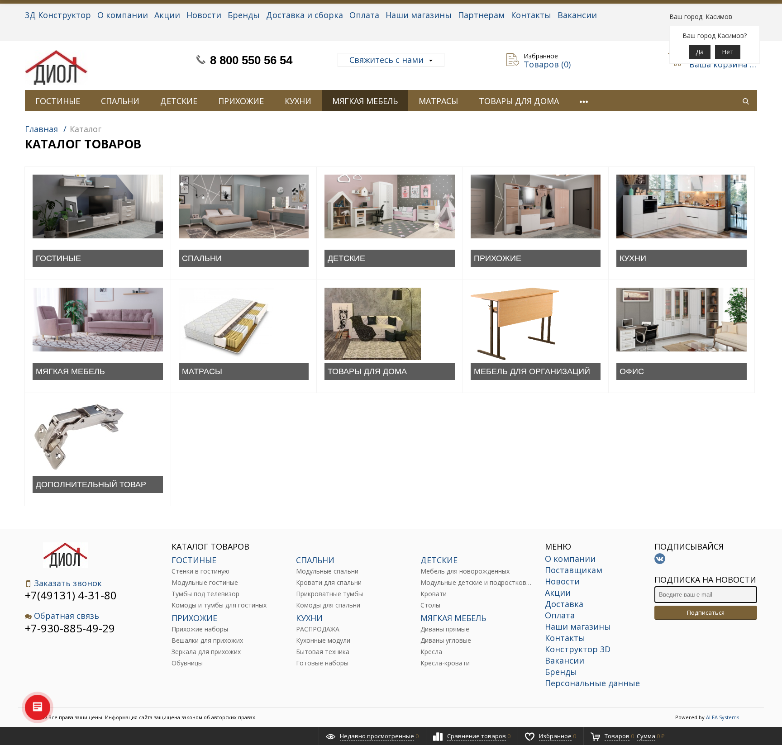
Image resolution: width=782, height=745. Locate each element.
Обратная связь (66, 616)
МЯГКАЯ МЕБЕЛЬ (365, 100)
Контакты (531, 15)
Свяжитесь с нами (386, 59)
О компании (122, 15)
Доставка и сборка (304, 15)
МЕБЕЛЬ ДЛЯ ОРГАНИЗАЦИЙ (532, 371)
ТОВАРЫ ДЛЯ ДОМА (519, 100)
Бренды (244, 15)
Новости (203, 15)
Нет (728, 51)
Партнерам (481, 15)
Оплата (364, 15)
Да (700, 51)
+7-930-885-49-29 (70, 628)
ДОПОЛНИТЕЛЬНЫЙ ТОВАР (91, 484)
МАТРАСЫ (438, 100)
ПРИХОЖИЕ (241, 100)
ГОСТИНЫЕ (57, 100)
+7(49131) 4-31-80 (71, 595)
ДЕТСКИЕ (178, 100)
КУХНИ (298, 100)
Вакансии (577, 15)
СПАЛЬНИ (120, 100)
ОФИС (632, 371)
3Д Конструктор (58, 15)
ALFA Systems (722, 717)
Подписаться (706, 612)
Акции (167, 15)
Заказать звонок (68, 583)
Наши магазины (419, 15)
